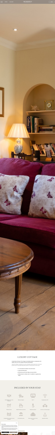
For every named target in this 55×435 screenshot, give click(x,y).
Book (52, 1)
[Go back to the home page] (27, 1)
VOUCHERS (11, 1)
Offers (6, 1)
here (15, 429)
